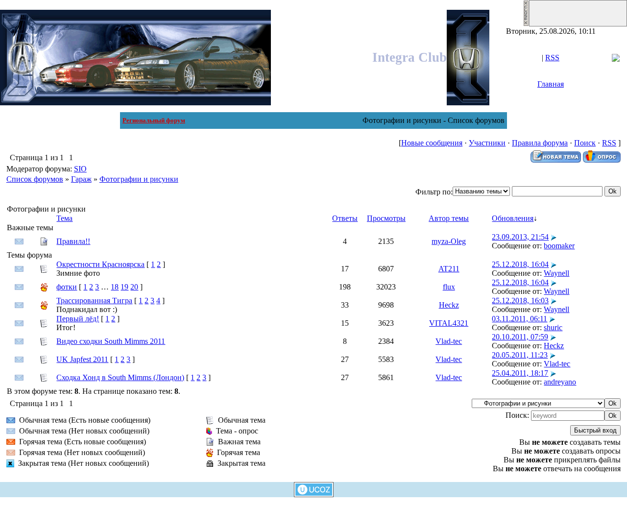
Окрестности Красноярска (100, 264)
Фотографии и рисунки (138, 179)
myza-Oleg (449, 241)
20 (134, 287)
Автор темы (449, 218)
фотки (66, 287)
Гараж (81, 179)
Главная (550, 84)
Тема (64, 218)
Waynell (556, 273)
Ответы (345, 218)
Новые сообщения (431, 143)
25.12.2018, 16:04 (520, 264)
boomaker (559, 245)
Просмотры (386, 218)
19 (124, 287)
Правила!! (73, 241)
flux (449, 287)
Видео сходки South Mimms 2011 (110, 341)
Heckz (449, 305)
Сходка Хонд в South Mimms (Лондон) (120, 377)
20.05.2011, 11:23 (520, 355)
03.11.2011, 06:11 (519, 318)
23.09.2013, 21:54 (520, 237)
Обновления (512, 218)
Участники (487, 143)
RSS (552, 57)
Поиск (585, 143)
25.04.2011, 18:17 (520, 373)
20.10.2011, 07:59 (520, 337)
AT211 (448, 269)
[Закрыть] (526, 24)
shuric (553, 327)
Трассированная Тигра (94, 300)
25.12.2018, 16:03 (520, 300)
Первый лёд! (77, 318)
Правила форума (540, 143)
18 (115, 287)
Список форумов (34, 179)
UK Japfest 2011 (82, 359)
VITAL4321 (448, 323)
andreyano (560, 382)
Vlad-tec (448, 341)
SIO (80, 169)
